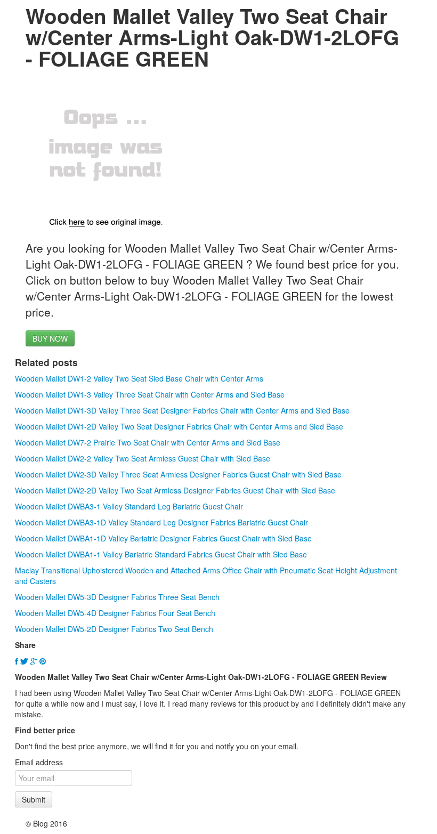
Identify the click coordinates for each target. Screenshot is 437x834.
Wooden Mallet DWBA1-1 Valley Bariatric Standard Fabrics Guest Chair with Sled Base (161, 554)
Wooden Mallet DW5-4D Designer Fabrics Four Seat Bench (115, 613)
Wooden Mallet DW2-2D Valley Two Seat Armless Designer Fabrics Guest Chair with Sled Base (175, 490)
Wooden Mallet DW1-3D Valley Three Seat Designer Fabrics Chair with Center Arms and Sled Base (182, 410)
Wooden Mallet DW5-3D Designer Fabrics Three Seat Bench (117, 597)
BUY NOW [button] (50, 338)
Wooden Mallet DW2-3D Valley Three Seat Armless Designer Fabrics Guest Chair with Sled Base (178, 474)
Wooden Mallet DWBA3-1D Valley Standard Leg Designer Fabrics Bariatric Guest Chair (161, 522)
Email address (39, 762)
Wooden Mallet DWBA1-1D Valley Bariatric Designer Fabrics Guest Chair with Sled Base (163, 538)
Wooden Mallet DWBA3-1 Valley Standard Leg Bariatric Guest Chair (129, 506)
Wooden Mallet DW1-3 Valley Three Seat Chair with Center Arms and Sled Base (150, 394)
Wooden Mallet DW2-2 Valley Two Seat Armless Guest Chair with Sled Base (142, 458)
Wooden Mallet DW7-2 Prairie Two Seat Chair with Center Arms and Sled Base (147, 442)
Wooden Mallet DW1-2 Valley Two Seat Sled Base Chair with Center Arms (139, 378)
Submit (33, 799)
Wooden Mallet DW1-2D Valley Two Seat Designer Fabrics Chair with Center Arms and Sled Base (179, 426)
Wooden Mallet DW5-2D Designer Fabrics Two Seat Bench (114, 629)
